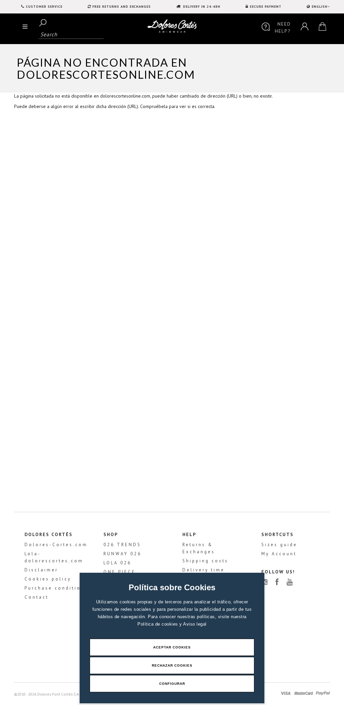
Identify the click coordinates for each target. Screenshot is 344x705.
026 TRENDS (122, 545)
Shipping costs (205, 561)
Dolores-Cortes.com (56, 545)
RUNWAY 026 (122, 554)
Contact (37, 597)
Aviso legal (195, 624)
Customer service (44, 6)
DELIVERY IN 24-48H (201, 6)
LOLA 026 (117, 563)
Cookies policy (48, 579)
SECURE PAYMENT (266, 6)
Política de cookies (158, 624)
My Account (279, 554)
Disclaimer (41, 570)
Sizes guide (279, 545)
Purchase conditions (56, 588)
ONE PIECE (119, 572)
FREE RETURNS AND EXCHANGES (121, 6)
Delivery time (203, 570)
